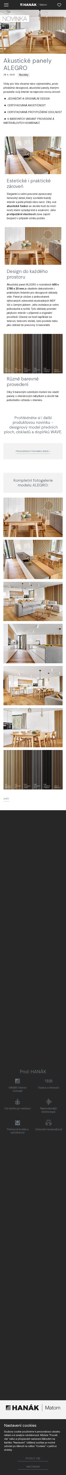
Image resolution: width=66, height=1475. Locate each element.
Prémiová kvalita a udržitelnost (17, 1131)
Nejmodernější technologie (48, 1110)
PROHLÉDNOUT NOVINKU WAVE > (33, 451)
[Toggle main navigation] (6, 4)
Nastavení (33, 1466)
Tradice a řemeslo (48, 1087)
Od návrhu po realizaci (18, 1108)
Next (57, 156)
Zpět (6, 798)
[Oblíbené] (59, 5)
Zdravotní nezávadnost (48, 1129)
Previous (9, 156)
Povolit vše (33, 1458)
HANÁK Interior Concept (18, 1089)
